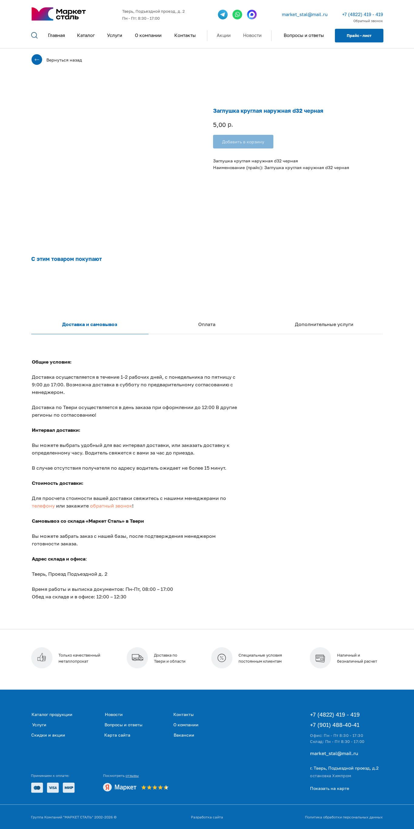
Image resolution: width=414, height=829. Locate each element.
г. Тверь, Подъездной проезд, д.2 (344, 768)
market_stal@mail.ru (305, 14)
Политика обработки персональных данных (344, 817)
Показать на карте (329, 788)
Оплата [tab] (206, 324)
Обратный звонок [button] (368, 21)
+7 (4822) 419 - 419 (362, 14)
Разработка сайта (207, 817)
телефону (43, 506)
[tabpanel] (207, 490)
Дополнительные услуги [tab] (324, 324)
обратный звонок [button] (111, 506)
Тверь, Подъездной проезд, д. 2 (153, 11)
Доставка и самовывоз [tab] (89, 324)
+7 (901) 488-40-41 (334, 724)
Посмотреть (121, 775)
